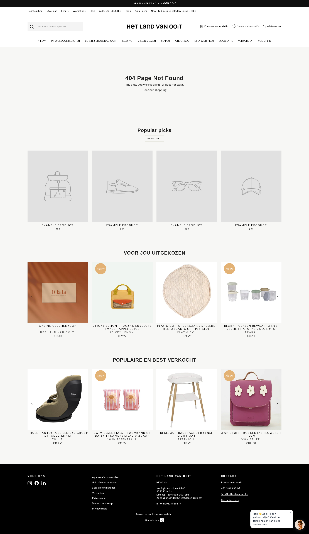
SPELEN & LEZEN (147, 40)
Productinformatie (231, 482)
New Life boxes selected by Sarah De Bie (173, 10)
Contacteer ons (230, 500)
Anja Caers (141, 10)
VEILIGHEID (264, 40)
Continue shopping (155, 89)
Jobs (128, 10)
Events (64, 10)
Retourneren (99, 498)
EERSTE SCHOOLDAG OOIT (101, 40)
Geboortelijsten (110, 10)
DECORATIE (226, 40)
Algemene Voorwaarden (105, 477)
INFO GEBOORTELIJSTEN (65, 40)
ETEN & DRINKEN (204, 40)
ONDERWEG (182, 40)
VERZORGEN (245, 40)
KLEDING (127, 40)
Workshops (79, 10)
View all (154, 138)
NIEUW (42, 40)
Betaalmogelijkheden (104, 487)
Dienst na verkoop (102, 503)
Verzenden (98, 493)
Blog (92, 10)
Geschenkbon (35, 10)
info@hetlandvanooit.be (234, 494)
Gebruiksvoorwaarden (104, 482)
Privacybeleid (99, 508)
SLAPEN (165, 40)
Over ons (52, 10)
